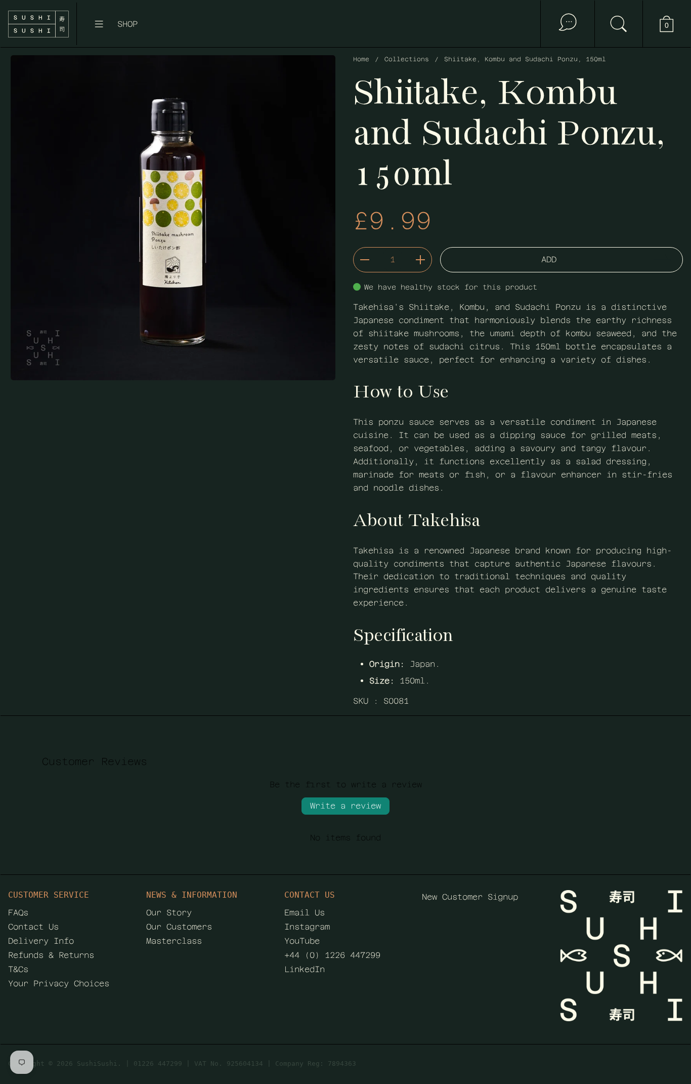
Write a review (345, 806)
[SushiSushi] (38, 24)
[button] (618, 24)
